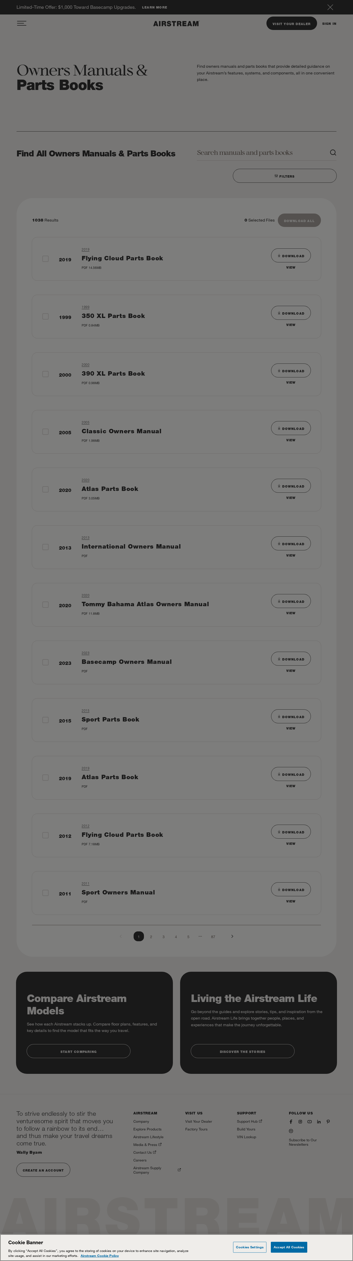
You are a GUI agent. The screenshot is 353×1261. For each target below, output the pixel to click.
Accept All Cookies (289, 1247)
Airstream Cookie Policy (100, 1256)
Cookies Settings (250, 1247)
